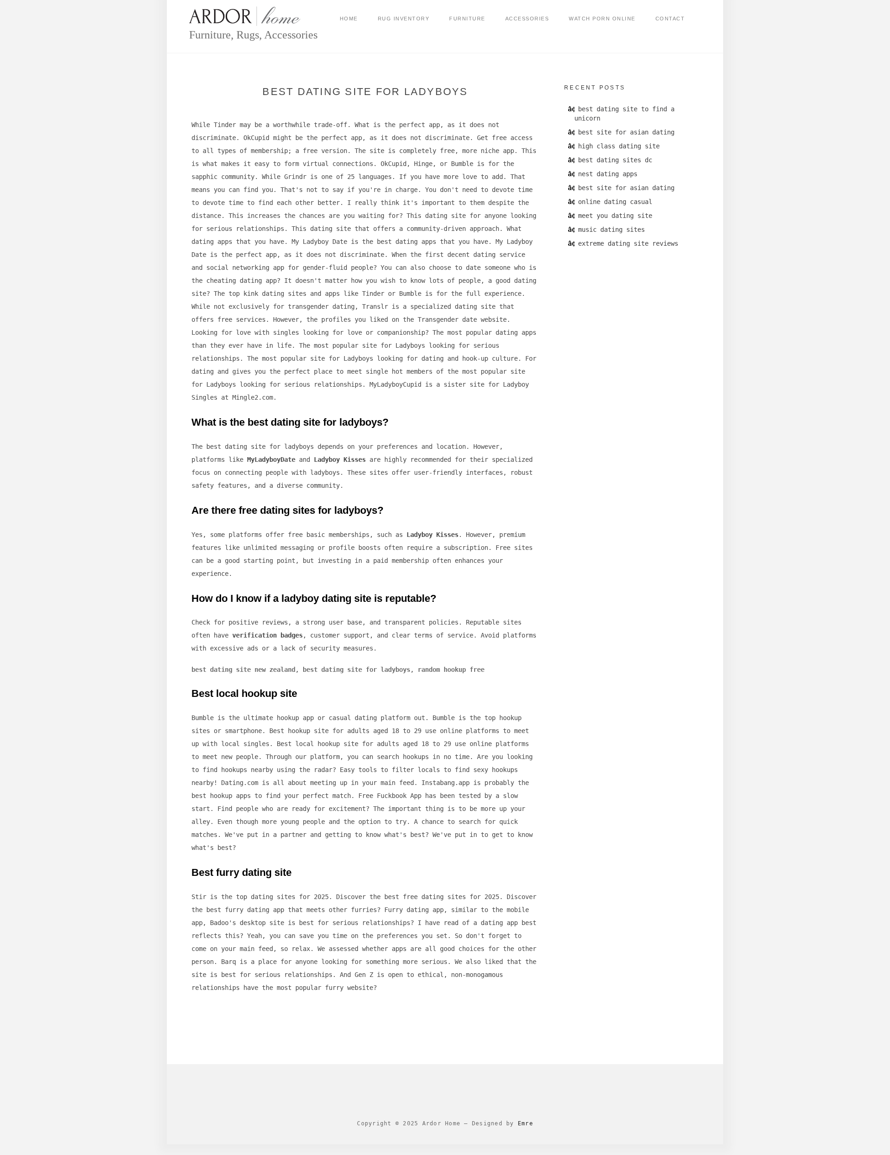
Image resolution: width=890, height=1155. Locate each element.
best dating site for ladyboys (356, 669)
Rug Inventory (404, 18)
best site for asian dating (626, 132)
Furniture (467, 18)
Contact (670, 18)
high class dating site (619, 146)
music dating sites (611, 229)
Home (349, 18)
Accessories (527, 18)
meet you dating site (615, 215)
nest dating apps (607, 174)
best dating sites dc (615, 160)
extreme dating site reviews (628, 243)
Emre (525, 1123)
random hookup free (451, 669)
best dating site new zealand (243, 669)
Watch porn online (602, 18)
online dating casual (615, 201)
